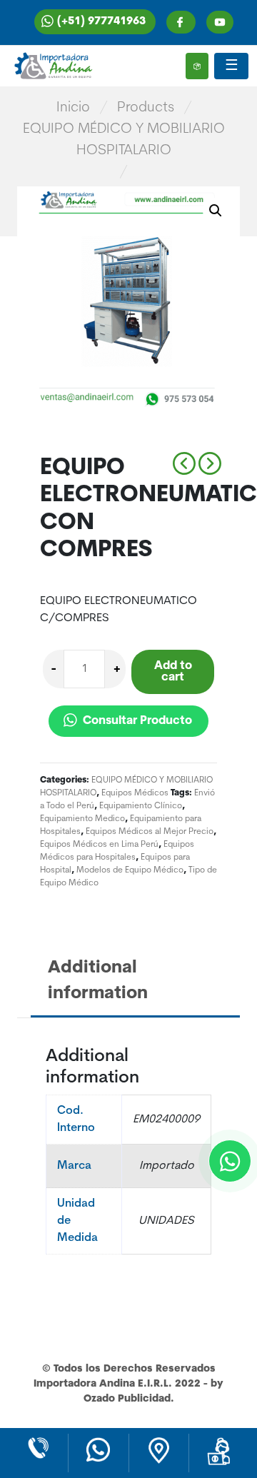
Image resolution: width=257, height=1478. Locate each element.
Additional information (98, 981)
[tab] (137, 982)
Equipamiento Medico (82, 819)
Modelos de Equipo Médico (129, 870)
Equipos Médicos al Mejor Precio (149, 832)
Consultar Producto (136, 721)
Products (145, 108)
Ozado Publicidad (127, 1399)
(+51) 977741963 (101, 21)
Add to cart (173, 671)
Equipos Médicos (134, 793)
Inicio (73, 108)
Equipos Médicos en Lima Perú (99, 844)
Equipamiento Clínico (140, 806)
